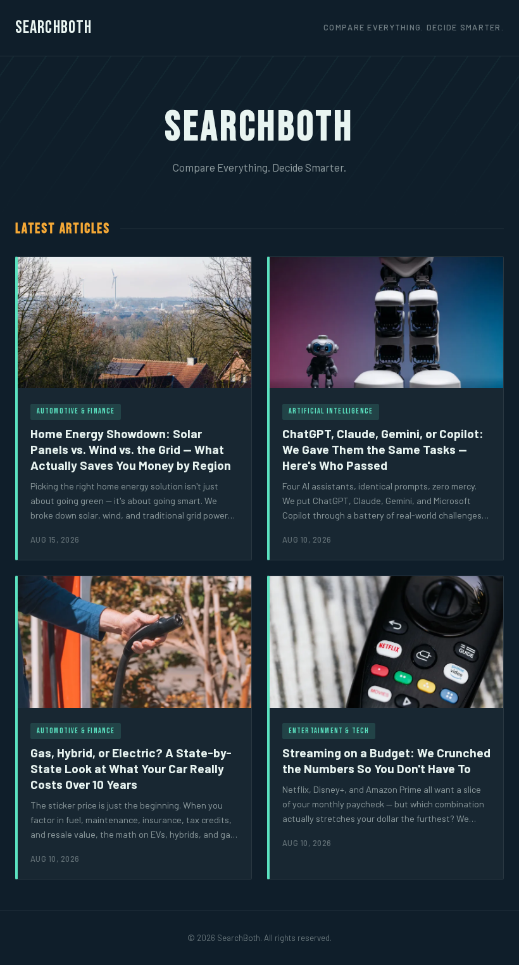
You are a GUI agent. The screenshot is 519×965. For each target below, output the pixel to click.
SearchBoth (53, 27)
